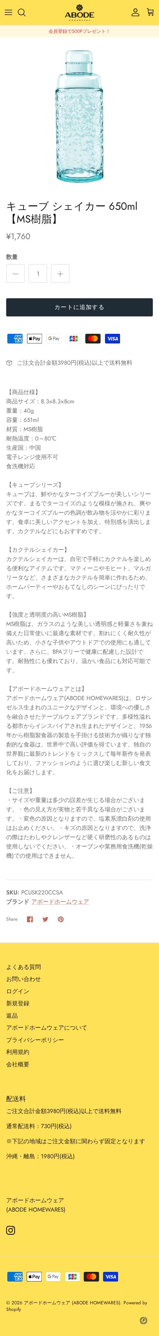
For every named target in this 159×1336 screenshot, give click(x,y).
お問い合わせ (23, 979)
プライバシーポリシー (35, 1040)
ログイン (17, 991)
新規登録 (17, 1003)
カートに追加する (79, 307)
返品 (12, 1015)
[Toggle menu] (8, 12)
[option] (79, 116)
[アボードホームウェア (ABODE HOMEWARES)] (79, 12)
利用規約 (17, 1052)
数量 (12, 257)
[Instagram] (10, 1230)
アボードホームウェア (60, 901)
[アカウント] (133, 12)
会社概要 (17, 1064)
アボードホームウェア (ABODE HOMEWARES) (72, 1302)
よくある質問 (23, 967)
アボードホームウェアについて (46, 1027)
